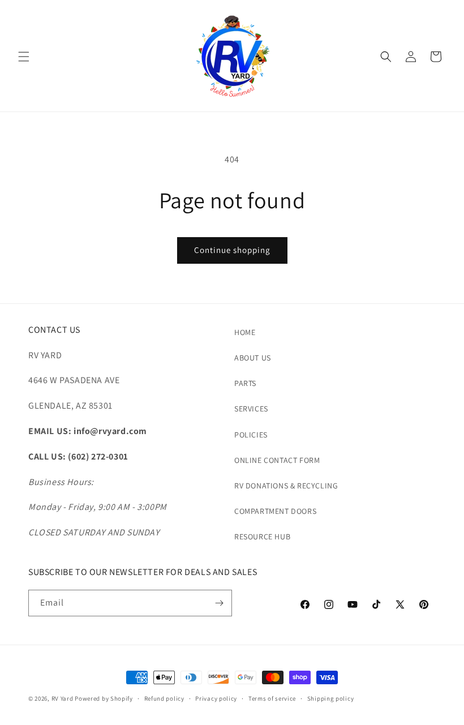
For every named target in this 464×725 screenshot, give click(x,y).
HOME (244, 332)
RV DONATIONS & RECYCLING (286, 486)
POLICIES (251, 435)
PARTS (245, 383)
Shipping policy (330, 698)
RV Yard (63, 698)
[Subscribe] (219, 603)
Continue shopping (232, 249)
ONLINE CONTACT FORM (277, 460)
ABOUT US (252, 358)
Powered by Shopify (104, 698)
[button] (23, 56)
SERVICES (251, 409)
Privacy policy (216, 698)
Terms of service (272, 698)
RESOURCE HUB (262, 536)
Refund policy (164, 698)
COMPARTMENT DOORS (275, 511)
